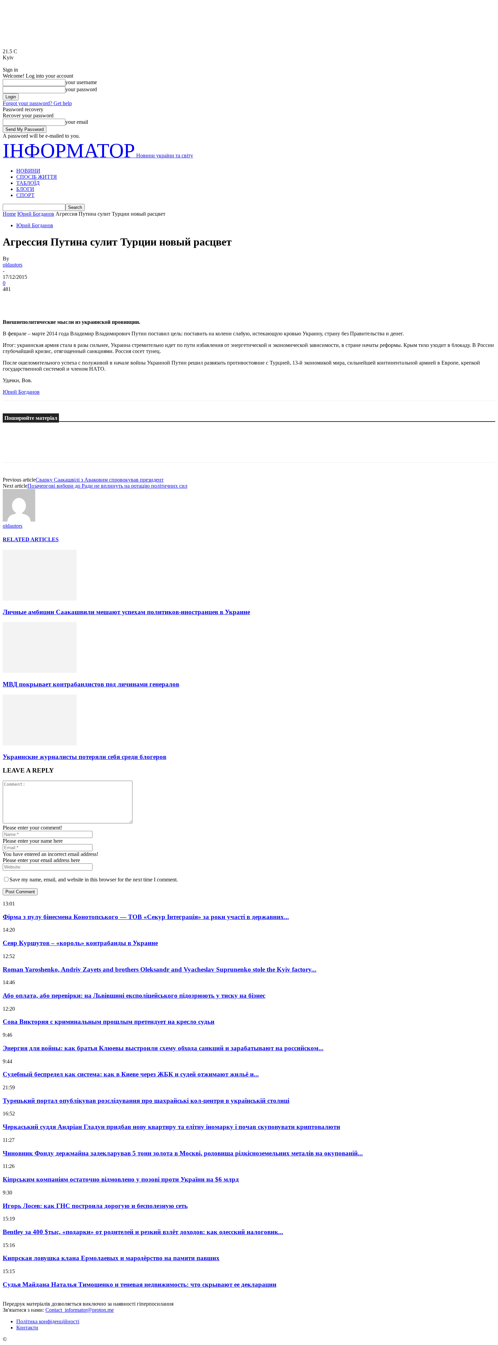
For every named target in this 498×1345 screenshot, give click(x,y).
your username (81, 82)
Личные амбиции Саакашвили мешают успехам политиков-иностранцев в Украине (126, 612)
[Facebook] (14, 299)
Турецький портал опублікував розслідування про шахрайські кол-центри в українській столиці (146, 1100)
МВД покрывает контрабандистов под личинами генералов (91, 684)
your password (81, 89)
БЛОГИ (25, 189)
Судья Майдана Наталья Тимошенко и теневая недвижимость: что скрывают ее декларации (139, 1284)
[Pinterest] (62, 299)
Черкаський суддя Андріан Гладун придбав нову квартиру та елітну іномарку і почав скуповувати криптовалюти (171, 1126)
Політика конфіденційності (47, 1321)
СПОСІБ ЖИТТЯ (36, 177)
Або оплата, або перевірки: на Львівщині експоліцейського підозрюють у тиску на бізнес (134, 995)
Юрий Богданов (35, 214)
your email (76, 122)
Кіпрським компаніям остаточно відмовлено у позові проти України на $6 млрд (121, 1179)
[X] (38, 299)
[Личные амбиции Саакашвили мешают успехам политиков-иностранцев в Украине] (40, 599)
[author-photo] (19, 520)
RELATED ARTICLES (31, 539)
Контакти (27, 1327)
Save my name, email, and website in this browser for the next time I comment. (93, 879)
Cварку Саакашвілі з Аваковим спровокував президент (100, 480)
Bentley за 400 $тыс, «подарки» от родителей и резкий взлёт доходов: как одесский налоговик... (143, 1231)
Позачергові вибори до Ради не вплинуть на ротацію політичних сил (107, 486)
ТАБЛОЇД (28, 183)
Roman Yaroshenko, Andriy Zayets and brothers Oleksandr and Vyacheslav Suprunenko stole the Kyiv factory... (159, 969)
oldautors (12, 265)
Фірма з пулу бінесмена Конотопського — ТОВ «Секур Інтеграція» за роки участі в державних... (146, 916)
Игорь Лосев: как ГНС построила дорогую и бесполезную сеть (95, 1205)
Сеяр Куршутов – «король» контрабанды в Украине (80, 943)
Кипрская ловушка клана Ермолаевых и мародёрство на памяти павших (111, 1258)
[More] (111, 299)
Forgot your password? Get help (37, 103)
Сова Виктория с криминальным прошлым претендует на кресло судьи (108, 1021)
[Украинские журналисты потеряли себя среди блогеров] (40, 743)
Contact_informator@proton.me (79, 1310)
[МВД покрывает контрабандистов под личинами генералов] (40, 671)
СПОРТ (25, 195)
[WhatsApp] (87, 299)
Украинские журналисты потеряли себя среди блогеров (84, 756)
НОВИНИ (28, 171)
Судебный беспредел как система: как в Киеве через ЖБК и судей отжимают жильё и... (131, 1074)
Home (9, 214)
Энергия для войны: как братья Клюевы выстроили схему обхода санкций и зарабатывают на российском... (163, 1048)
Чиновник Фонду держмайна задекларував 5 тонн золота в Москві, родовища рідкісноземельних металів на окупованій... (183, 1153)
